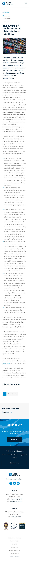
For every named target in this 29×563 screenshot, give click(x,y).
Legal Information (14, 541)
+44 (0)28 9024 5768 (16, 501)
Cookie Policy (14, 547)
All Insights (5, 412)
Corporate (6, 16)
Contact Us (13, 439)
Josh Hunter (6, 363)
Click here (13, 463)
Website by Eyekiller (14, 556)
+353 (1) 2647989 (15, 517)
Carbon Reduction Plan (14, 550)
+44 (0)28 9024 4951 (16, 499)
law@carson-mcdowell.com (14, 479)
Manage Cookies (14, 553)
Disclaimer (14, 544)
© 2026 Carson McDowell (14, 538)
